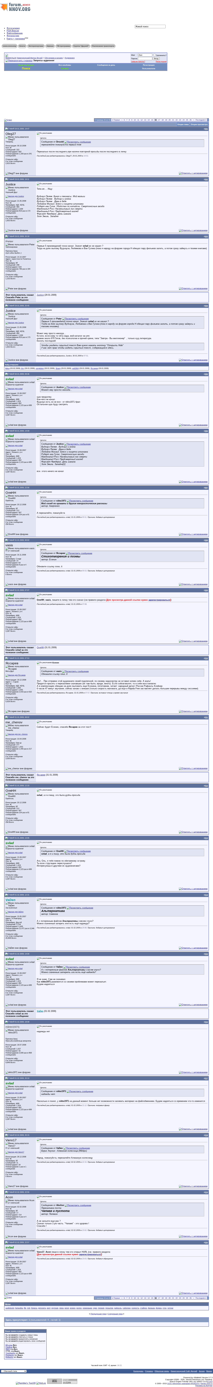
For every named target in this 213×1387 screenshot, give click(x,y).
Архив (202, 1371)
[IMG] (7, 1349)
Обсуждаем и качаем (54, 58)
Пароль (134, 59)
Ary (22, 368)
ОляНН (40, 647)
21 (173, 120)
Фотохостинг (13, 35)
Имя (133, 55)
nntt (28, 1308)
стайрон (143, 1308)
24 (184, 120)
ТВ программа (63, 46)
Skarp (58, 368)
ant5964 (75, 368)
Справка (149, 1371)
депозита (42, 1308)
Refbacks (9, 1357)
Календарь (138, 1371)
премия (101, 1308)
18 (163, 120)
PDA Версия (13, 30)
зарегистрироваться (159, 600)
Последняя (201, 120)
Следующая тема (115, 1314)
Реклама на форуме (204, 1386)
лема (61, 1308)
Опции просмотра (199, 124)
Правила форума (26, 65)
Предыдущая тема (98, 1314)
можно (72, 1308)
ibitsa (7, 368)
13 (145, 120)
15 (152, 120)
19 (166, 120)
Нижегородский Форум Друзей (29, 58)
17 (159, 120)
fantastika (19, 1308)
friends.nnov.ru (207, 1384)
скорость (135, 1308)
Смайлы (8, 1347)
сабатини (126, 1308)
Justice (40, 295)
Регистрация (161, 62)
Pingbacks (9, 1355)
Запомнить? (161, 55)
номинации (87, 1308)
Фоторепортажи (36, 46)
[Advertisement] (64, 80)
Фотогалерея (13, 28)
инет (48, 1308)
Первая (116, 120)
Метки (8, 1304)
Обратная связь (162, 1371)
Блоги (22, 46)
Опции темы (183, 124)
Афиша (50, 46)
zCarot (210, 1382)
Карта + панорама (16, 39)
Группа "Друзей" (81, 46)
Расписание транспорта (103, 46)
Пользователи (148, 69)
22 (177, 120)
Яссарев (94, 368)
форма (159, 1308)
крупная (54, 1308)
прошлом (109, 1308)
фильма (151, 1308)
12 (142, 120)
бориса (34, 1308)
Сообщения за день (106, 65)
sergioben (40, 368)
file (25, 1308)
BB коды (8, 1345)
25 (187, 120)
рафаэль (118, 1308)
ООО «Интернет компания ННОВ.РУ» (183, 1384)
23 (180, 120)
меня (67, 1308)
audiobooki (9, 1308)
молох (79, 1308)
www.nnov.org (9, 46)
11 (138, 120)
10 (135, 120)
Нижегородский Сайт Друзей (184, 1371)
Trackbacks (10, 1353)
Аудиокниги (70, 58)
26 (191, 120)
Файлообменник (15, 33)
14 (149, 120)
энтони (170, 1308)
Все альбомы (65, 65)
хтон (164, 1308)
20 (170, 120)
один (95, 1308)
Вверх (209, 1371)
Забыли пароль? (138, 62)
